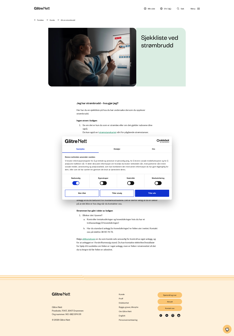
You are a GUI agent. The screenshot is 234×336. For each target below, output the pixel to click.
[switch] (103, 183)
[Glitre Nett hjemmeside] (42, 8)
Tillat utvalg (117, 193)
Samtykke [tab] (80, 149)
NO (169, 8)
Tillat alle (152, 193)
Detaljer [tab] (117, 149)
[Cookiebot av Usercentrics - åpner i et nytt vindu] (158, 141)
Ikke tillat (82, 193)
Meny (193, 8)
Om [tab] (153, 149)
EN (165, 8)
